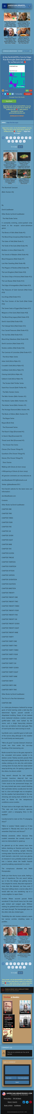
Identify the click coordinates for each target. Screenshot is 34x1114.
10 (13, 141)
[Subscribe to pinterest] (30, 1102)
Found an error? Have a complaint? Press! (17, 989)
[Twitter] (5, 94)
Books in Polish (8, 1105)
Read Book (9, 101)
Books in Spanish (12, 1102)
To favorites (18, 94)
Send (17, 1082)
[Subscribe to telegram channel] (27, 1102)
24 (20, 141)
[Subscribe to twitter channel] (24, 1102)
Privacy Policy (7, 1098)
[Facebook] (3, 94)
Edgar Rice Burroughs (12, 122)
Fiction (20, 51)
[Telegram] (13, 94)
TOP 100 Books (17, 1098)
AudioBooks (17, 1105)
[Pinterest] (8, 94)
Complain (28, 94)
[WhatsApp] (10, 94)
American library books (10, 51)
